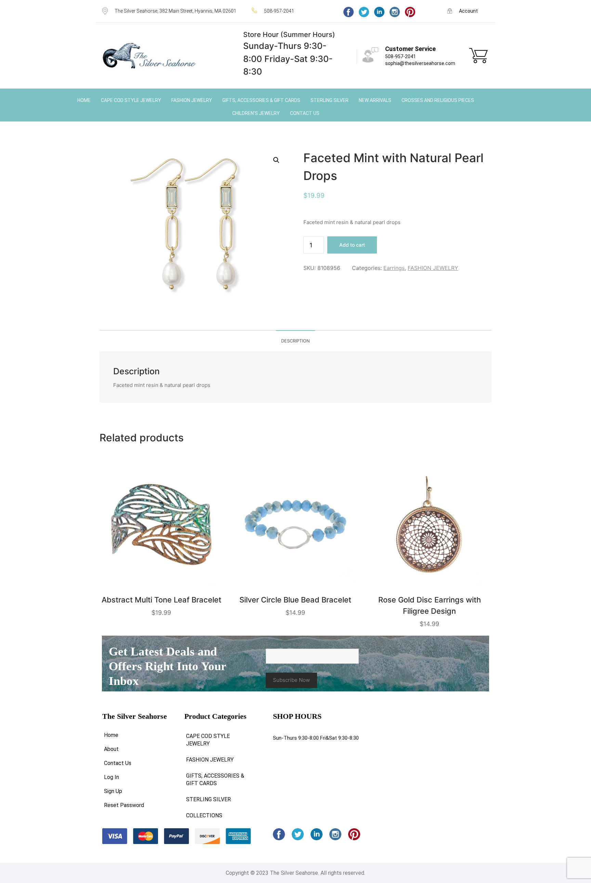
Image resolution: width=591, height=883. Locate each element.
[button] (276, 160)
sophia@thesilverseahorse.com (420, 63)
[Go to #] (364, 12)
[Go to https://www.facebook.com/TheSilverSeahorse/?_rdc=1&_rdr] (348, 12)
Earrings (394, 267)
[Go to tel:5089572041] (291, 11)
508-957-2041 (400, 56)
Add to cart (352, 245)
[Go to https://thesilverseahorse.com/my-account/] (468, 11)
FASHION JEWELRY (433, 267)
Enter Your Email (288, 644)
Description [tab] (295, 340)
